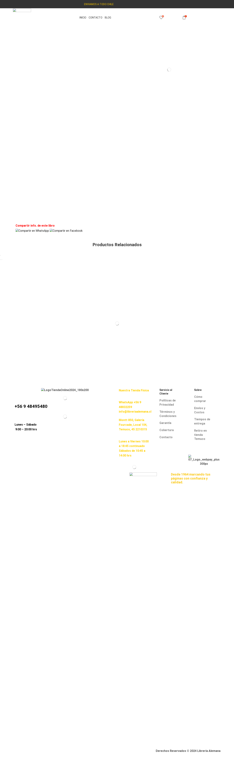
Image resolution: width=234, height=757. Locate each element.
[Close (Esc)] (0, 255)
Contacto (95, 17)
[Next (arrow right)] (1, 259)
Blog (108, 17)
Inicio (83, 17)
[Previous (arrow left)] (0, 259)
